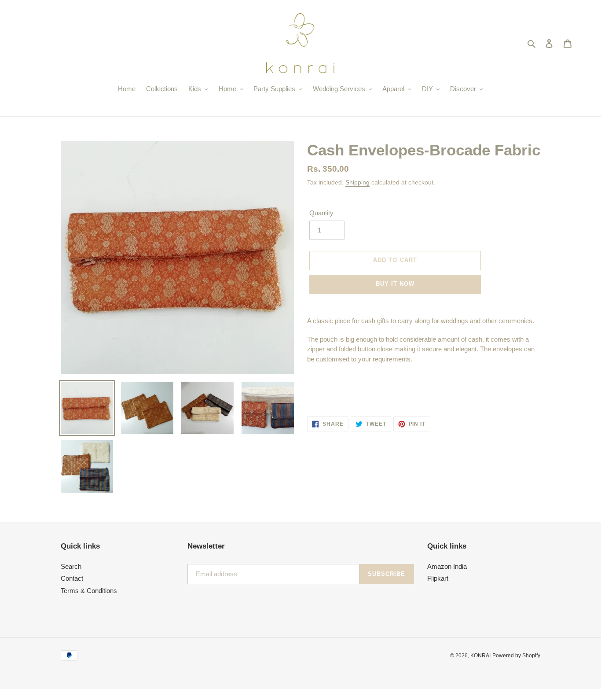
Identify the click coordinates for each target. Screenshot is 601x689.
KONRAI (480, 655)
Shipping (357, 182)
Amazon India (447, 566)
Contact (72, 578)
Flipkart (437, 578)
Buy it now (395, 283)
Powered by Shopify (516, 655)
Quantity (321, 213)
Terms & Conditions (89, 590)
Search (71, 566)
